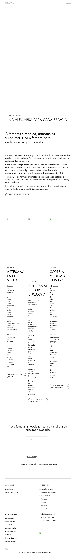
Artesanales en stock (46, 489)
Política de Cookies (12, 492)
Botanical (8, 535)
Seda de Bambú (10, 528)
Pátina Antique (10, 521)
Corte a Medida (44, 496)
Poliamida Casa (10, 541)
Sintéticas (44, 505)
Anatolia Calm (9, 525)
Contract (44, 509)
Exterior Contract (11, 538)
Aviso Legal (9, 489)
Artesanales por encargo (47, 492)
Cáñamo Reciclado (11, 531)
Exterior (43, 502)
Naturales (44, 499)
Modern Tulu (9, 518)
